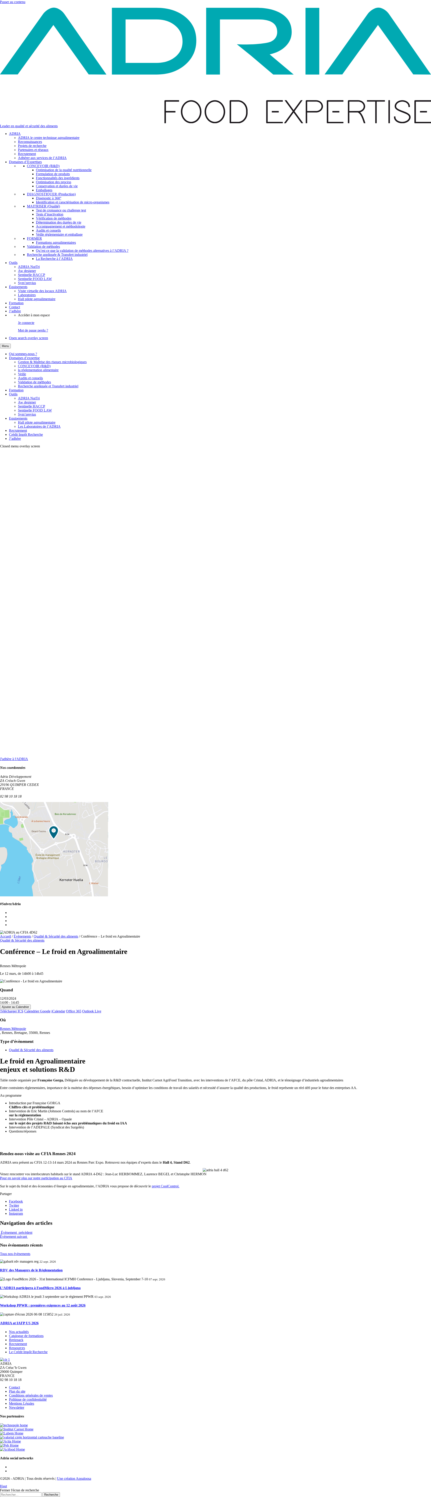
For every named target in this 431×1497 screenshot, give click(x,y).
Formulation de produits (53, 174)
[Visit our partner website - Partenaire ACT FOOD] (12, 1449)
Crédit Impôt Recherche (26, 434)
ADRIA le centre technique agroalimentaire (48, 138)
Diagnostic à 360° (48, 198)
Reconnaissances (30, 142)
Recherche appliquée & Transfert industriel (57, 255)
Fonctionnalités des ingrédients (57, 178)
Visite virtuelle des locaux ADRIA (42, 291)
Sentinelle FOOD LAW (35, 279)
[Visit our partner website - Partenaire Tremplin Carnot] (16, 1429)
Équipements (18, 287)
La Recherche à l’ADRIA (54, 259)
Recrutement (27, 154)
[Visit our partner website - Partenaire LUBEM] (11, 1433)
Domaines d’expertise (24, 358)
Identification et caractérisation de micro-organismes (72, 202)
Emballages (44, 190)
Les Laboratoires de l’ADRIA (39, 426)
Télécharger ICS (11, 1011)
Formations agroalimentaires (56, 242)
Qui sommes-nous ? (23, 354)
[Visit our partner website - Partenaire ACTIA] (10, 1441)
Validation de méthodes (43, 246)
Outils (13, 263)
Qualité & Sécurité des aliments (22, 940)
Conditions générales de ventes (31, 1395)
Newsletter (16, 1407)
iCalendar (58, 1011)
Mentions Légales (21, 1403)
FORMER (34, 238)
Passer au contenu (12, 2)
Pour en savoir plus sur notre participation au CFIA (36, 1178)
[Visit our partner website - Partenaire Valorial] (32, 1437)
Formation (16, 303)
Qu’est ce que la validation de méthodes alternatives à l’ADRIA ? (82, 250)
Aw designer (27, 271)
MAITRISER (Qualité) (43, 206)
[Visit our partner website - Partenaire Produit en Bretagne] (9, 1445)
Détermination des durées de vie (58, 222)
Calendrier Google (37, 1011)
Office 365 (73, 1011)
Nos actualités (19, 1332)
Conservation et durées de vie (57, 186)
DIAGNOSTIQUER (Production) (51, 194)
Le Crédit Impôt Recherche (28, 1352)
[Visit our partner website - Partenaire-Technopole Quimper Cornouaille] (14, 1425)
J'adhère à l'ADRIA (14, 759)
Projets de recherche (32, 146)
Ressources (17, 1348)
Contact (14, 307)
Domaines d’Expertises (25, 162)
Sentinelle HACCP (31, 275)
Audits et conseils (48, 230)
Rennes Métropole (13, 1029)
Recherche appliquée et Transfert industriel (48, 386)
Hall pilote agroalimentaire (36, 299)
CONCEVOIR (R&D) (43, 166)
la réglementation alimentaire (38, 370)
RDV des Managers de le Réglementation (31, 1270)
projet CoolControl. (165, 1186)
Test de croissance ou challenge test (61, 210)
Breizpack (16, 1340)
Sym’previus (27, 283)
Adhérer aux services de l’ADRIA (42, 158)
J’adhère (15, 311)
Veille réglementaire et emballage (59, 234)
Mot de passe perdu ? (33, 330)
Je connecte (26, 323)
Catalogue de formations (26, 1336)
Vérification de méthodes (53, 218)
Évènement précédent (16, 1232)
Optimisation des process (53, 182)
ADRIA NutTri (29, 267)
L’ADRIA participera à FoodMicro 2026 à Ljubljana (40, 1288)
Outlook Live (91, 1011)
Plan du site (17, 1391)
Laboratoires (27, 295)
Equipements (18, 418)
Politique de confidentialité (28, 1399)
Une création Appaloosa (74, 1478)
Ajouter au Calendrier (15, 1007)
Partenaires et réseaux (33, 150)
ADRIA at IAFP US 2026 (19, 1323)
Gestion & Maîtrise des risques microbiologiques (52, 362)
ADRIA (15, 134)
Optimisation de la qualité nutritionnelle (64, 170)
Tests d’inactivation (49, 214)
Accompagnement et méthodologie (60, 226)
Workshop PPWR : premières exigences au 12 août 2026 (43, 1305)
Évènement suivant (14, 1236)
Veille (22, 374)
